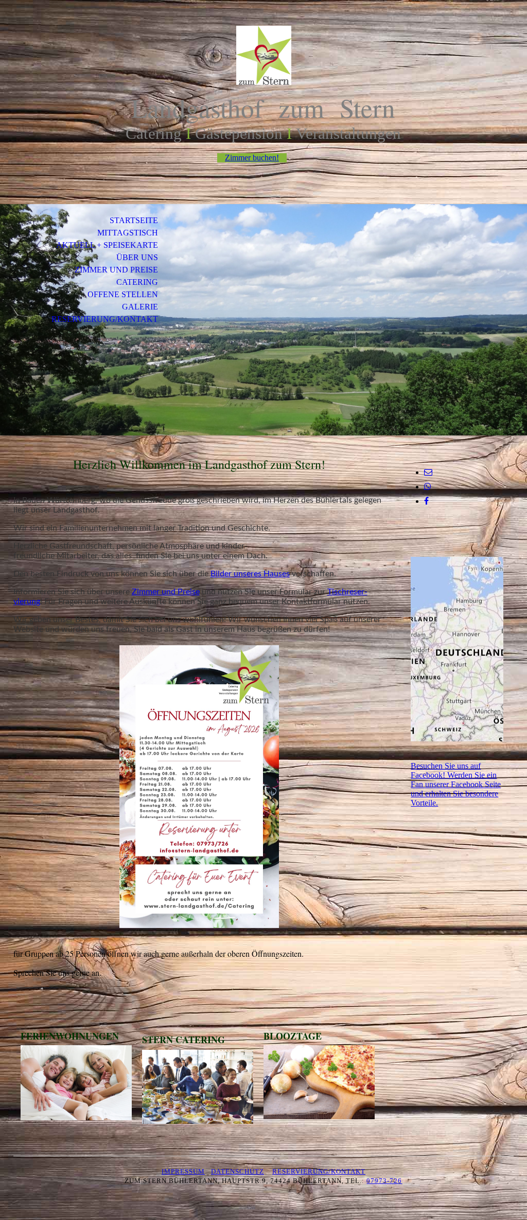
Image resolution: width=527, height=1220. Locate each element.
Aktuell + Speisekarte (107, 245)
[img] (263, 55)
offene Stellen (122, 294)
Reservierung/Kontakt (104, 319)
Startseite (134, 220)
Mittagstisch (127, 232)
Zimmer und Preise (116, 269)
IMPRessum (183, 1171)
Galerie (140, 306)
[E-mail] (428, 472)
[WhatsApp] (427, 486)
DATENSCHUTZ (237, 1171)
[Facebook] (426, 501)
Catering (137, 282)
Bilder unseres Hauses (250, 574)
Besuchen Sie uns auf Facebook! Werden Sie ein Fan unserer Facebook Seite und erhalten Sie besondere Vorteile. (456, 784)
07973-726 (384, 1181)
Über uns (137, 257)
